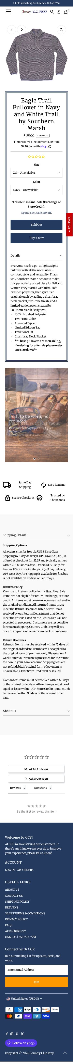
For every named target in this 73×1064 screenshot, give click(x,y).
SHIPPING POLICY (17, 901)
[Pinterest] (17, 1034)
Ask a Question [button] (38, 778)
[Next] (21, 29)
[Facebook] (7, 1034)
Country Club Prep (42, 1053)
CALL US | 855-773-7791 (20, 937)
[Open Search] (52, 12)
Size (36, 164)
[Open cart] (66, 12)
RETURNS (11, 907)
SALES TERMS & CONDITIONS (25, 913)
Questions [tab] (40, 788)
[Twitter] (22, 1034)
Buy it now (37, 238)
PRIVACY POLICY (16, 919)
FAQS (8, 925)
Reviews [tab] (15, 788)
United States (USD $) (25, 998)
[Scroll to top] (65, 1053)
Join (36, 982)
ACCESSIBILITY (15, 931)
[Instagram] (11, 1034)
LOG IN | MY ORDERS (19, 870)
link (49, 591)
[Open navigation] (8, 12)
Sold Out (36, 224)
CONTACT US (14, 896)
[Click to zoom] (61, 29)
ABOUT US (12, 889)
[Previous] (11, 29)
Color (36, 182)
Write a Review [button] (38, 769)
